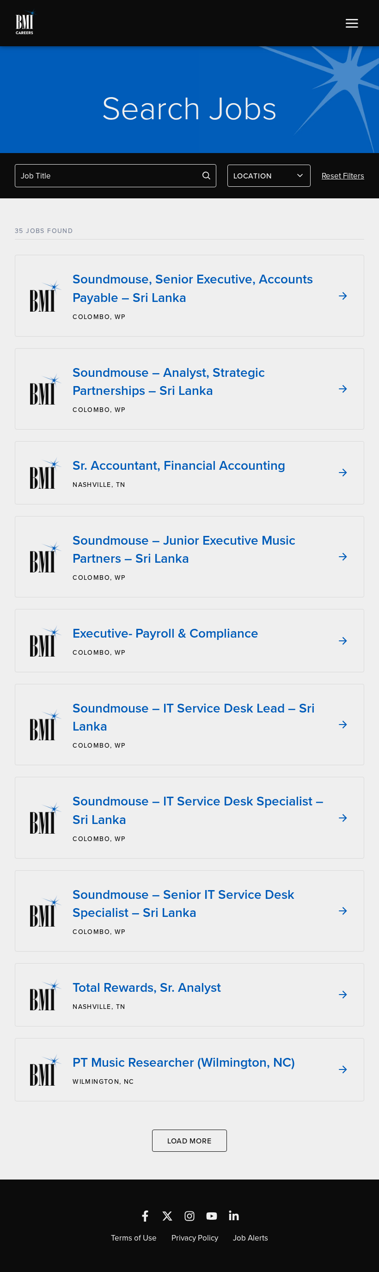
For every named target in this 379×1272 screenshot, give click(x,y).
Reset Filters (343, 175)
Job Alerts (250, 1237)
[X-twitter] (167, 1216)
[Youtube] (211, 1216)
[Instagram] (189, 1216)
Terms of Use (134, 1237)
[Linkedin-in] (234, 1216)
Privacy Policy (194, 1237)
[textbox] (263, 176)
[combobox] (269, 176)
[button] (351, 23)
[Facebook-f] (145, 1216)
